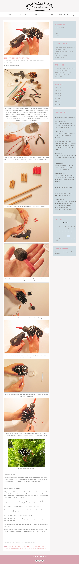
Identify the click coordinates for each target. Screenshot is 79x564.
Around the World (18, 60)
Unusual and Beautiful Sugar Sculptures (65, 47)
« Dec (56, 240)
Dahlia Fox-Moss (40, 60)
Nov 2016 (57, 96)
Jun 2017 (57, 93)
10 (6, 62)
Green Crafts (8, 548)
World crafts (42, 548)
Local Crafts (32, 60)
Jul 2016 (57, 98)
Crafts (19, 546)
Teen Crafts (24, 548)
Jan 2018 (57, 90)
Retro (19, 548)
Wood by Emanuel (59, 57)
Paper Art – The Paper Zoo (61, 55)
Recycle (14, 548)
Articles (14, 546)
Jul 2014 (57, 104)
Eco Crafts (34, 546)
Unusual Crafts (33, 548)
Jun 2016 (57, 101)
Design (26, 60)
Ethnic (40, 546)
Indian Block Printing (60, 49)
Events (44, 546)
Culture (23, 546)
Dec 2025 (57, 87)
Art (24, 60)
